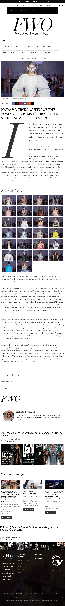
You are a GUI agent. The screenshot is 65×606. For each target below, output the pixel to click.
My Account (40, 5)
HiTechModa (42, 58)
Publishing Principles (49, 593)
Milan (26, 5)
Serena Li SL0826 (28, 491)
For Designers (46, 52)
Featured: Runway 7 (28, 58)
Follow (61, 440)
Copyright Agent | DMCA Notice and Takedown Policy (16, 593)
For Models (32, 46)
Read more (6, 517)
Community (17, 52)
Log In (46, 5)
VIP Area (8, 46)
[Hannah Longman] (8, 417)
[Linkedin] (25, 103)
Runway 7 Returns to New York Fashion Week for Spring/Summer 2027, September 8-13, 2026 (54, 493)
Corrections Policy (39, 593)
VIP (34, 5)
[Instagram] (59, 5)
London (21, 5)
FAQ (56, 52)
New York (13, 5)
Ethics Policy (58, 593)
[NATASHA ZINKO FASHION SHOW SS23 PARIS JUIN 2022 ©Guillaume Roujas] (9, 200)
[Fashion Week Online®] (32, 28)
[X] (62, 5)
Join (7, 5)
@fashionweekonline (14, 439)
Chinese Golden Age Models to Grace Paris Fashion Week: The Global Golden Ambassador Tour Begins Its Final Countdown (10, 495)
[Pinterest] (21, 103)
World (25, 493)
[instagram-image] (11, 454)
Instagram (40, 558)
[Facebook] (57, 5)
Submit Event (51, 46)
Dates (42, 46)
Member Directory (31, 52)
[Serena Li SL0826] (32, 484)
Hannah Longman (25, 412)
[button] (4, 40)
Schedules (6, 52)
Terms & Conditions (49, 597)
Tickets (22, 46)
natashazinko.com (7, 382)
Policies (32, 593)
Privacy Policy (59, 597)
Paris (30, 5)
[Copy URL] (32, 103)
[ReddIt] (29, 103)
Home (3, 5)
